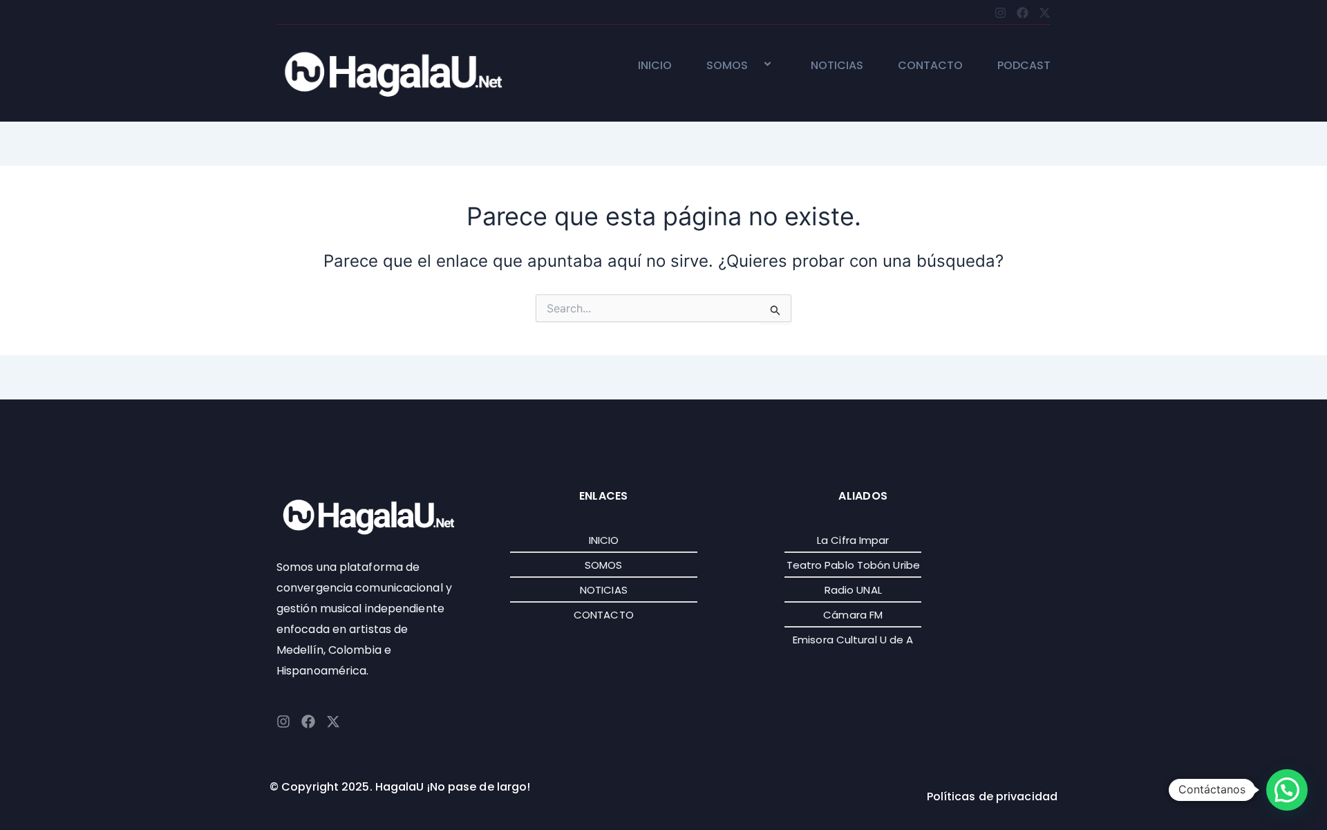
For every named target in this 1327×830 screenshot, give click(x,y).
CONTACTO (930, 66)
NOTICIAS (837, 66)
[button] (753, 65)
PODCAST (1024, 66)
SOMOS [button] (727, 66)
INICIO (655, 66)
